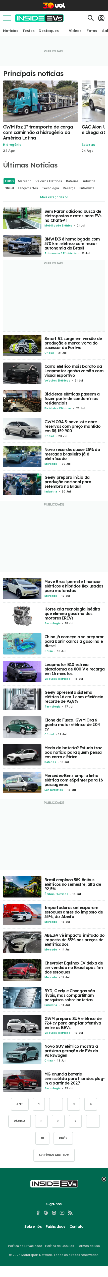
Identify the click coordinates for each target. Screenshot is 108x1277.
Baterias (88, 144)
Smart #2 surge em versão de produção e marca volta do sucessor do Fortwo (73, 343)
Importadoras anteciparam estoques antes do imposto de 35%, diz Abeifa (73, 912)
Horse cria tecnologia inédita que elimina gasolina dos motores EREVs (72, 613)
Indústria (50, 491)
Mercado (50, 463)
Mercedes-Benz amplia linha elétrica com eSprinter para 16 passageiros (73, 780)
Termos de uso (88, 1246)
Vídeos (75, 30)
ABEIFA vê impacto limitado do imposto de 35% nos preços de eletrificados (74, 940)
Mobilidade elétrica (58, 225)
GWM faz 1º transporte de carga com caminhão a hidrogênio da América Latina (38, 132)
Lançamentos (53, 789)
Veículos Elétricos (57, 380)
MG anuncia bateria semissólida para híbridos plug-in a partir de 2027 (74, 1079)
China (48, 651)
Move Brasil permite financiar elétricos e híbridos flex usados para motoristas (73, 586)
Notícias (10, 30)
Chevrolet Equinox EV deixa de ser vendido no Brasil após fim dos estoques (73, 967)
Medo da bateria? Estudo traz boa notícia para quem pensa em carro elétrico (73, 752)
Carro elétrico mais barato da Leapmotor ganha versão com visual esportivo (73, 371)
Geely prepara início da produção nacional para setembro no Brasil (67, 482)
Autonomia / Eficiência (60, 253)
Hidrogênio (12, 144)
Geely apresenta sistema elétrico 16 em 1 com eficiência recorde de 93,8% (73, 697)
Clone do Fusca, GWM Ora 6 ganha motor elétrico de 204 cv (72, 725)
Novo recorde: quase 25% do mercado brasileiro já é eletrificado (72, 454)
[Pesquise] (91, 18)
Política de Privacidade (25, 1246)
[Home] (39, 18)
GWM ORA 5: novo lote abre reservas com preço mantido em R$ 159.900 (72, 426)
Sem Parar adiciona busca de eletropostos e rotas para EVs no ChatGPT (72, 216)
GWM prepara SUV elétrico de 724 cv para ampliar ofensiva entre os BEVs (72, 1023)
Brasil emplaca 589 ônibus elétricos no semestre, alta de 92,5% (72, 884)
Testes (28, 30)
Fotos (92, 30)
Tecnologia (52, 623)
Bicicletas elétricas (58, 408)
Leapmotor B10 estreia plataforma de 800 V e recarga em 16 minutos (74, 669)
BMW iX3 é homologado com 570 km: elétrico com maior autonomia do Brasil (72, 243)
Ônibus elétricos (56, 894)
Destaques (49, 30)
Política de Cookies (59, 1246)
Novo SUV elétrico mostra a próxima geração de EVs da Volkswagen (71, 1051)
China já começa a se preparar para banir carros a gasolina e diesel (74, 641)
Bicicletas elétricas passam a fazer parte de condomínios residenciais (72, 399)
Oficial (49, 352)
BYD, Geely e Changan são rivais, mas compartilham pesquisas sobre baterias (69, 995)
